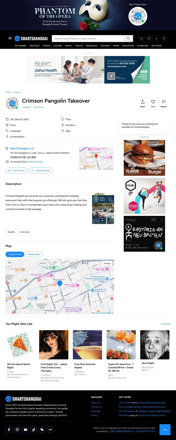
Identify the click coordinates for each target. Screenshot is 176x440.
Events (46, 46)
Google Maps (14, 254)
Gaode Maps (34, 254)
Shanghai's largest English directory (154, 411)
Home (8, 92)
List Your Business (127, 411)
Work (116, 46)
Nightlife (34, 46)
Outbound (142, 46)
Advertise (95, 411)
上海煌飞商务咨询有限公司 (121, 431)
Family (68, 46)
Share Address (43, 170)
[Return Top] (165, 429)
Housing (105, 46)
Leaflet (96, 313)
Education (128, 46)
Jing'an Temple (35, 161)
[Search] (128, 38)
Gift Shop (156, 46)
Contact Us (96, 407)
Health (79, 46)
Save (153, 106)
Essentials (91, 46)
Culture (57, 46)
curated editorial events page (151, 402)
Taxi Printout (18, 170)
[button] (142, 103)
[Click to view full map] (96, 158)
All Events (165, 324)
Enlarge (107, 263)
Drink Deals (38, 107)
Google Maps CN (107, 313)
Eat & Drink (20, 46)
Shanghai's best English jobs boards (148, 407)
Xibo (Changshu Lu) (22, 148)
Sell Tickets (124, 415)
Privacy (94, 415)
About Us (95, 402)
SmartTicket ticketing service (152, 415)
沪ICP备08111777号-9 (145, 431)
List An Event (125, 402)
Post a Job (124, 407)
